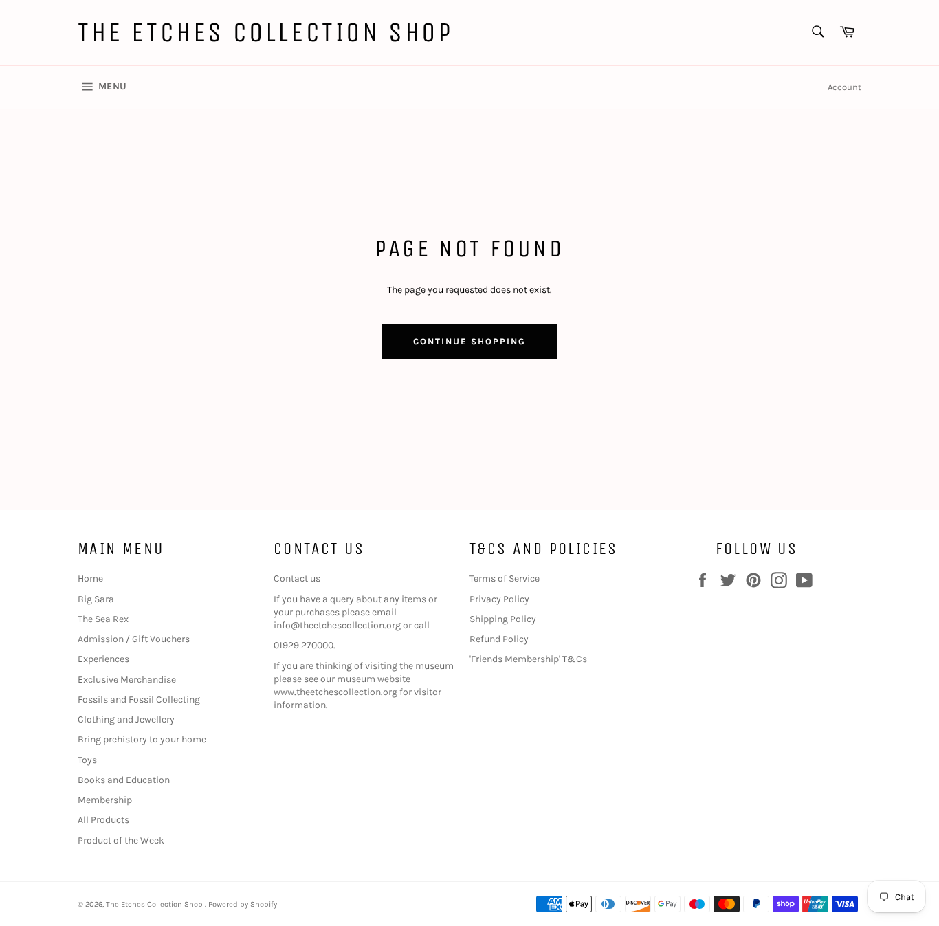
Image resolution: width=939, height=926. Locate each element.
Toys (87, 760)
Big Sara (96, 599)
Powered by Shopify (242, 904)
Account (844, 87)
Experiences (103, 659)
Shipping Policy (503, 619)
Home (90, 578)
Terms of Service (505, 578)
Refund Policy (499, 639)
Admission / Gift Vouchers (134, 639)
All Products (103, 820)
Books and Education (124, 780)
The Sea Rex (103, 619)
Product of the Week (121, 840)
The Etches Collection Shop (266, 32)
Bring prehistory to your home (142, 739)
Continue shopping (469, 341)
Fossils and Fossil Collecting (139, 699)
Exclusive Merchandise (127, 679)
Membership (105, 800)
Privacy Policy (499, 599)
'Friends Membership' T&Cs (528, 659)
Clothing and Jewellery (126, 719)
